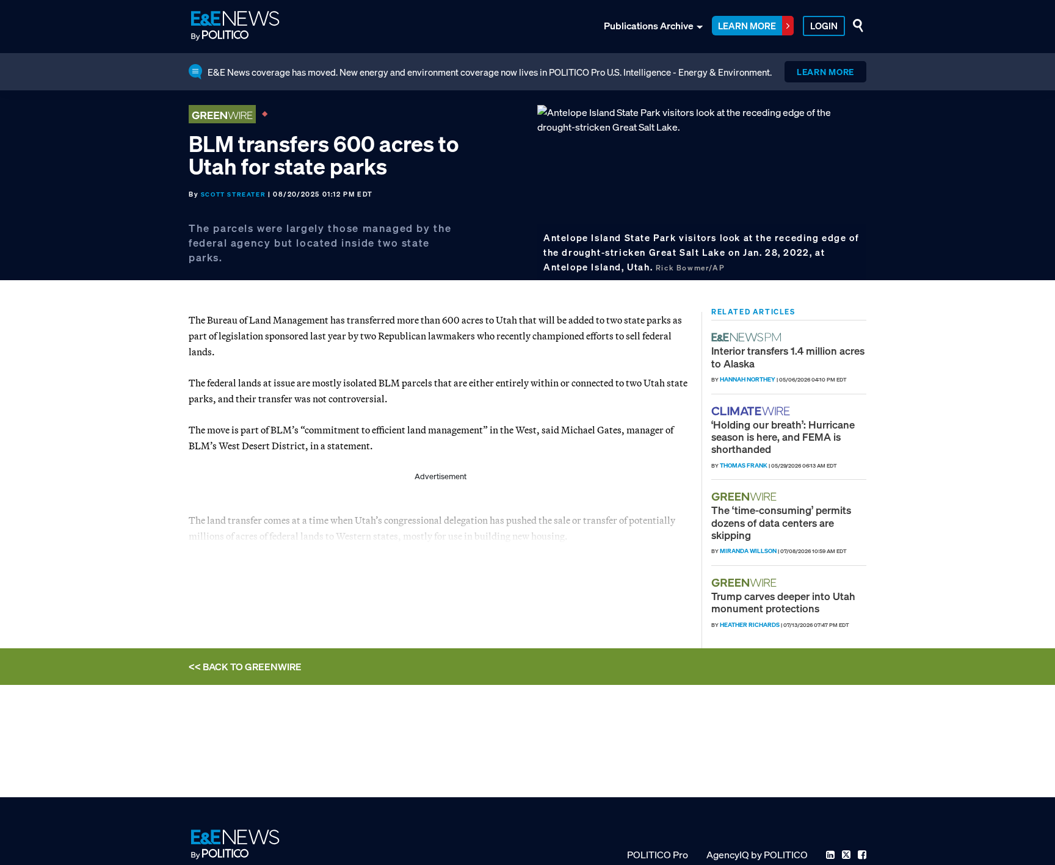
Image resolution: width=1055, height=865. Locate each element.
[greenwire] (745, 496)
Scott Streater (233, 194)
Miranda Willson (748, 551)
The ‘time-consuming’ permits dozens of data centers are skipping (781, 522)
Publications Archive (649, 25)
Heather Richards (750, 625)
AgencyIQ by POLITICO (757, 854)
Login (824, 26)
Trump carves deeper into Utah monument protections (783, 602)
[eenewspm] (749, 337)
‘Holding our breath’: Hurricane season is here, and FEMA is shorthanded (783, 437)
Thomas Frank (743, 465)
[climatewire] (752, 411)
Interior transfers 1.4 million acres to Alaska (788, 357)
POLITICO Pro (657, 854)
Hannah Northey (747, 379)
